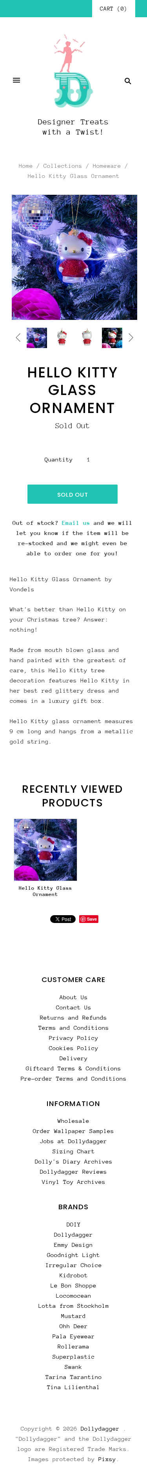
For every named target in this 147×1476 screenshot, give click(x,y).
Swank (73, 1366)
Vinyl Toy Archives (73, 1181)
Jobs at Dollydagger (73, 1141)
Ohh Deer (74, 1326)
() (113, 8)
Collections (63, 165)
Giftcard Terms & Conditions (73, 1068)
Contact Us (73, 1007)
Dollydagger (73, 1234)
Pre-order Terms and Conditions (74, 1078)
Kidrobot (74, 1275)
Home (26, 165)
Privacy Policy (73, 1037)
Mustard (73, 1316)
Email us (76, 522)
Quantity (59, 459)
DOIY (74, 1224)
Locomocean (73, 1295)
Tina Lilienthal (73, 1387)
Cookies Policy (73, 1048)
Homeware (107, 165)
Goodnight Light (73, 1255)
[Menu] (16, 81)
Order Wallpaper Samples (73, 1131)
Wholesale (73, 1120)
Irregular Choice (73, 1265)
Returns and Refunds (73, 1017)
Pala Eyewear (74, 1336)
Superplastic (74, 1356)
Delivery (74, 1058)
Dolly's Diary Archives (74, 1161)
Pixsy (107, 1459)
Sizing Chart (74, 1151)
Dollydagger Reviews (73, 1171)
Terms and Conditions (73, 1027)
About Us (74, 997)
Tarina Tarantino (73, 1377)
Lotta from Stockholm (73, 1305)
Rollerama (73, 1346)
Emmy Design (73, 1244)
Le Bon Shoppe (73, 1285)
